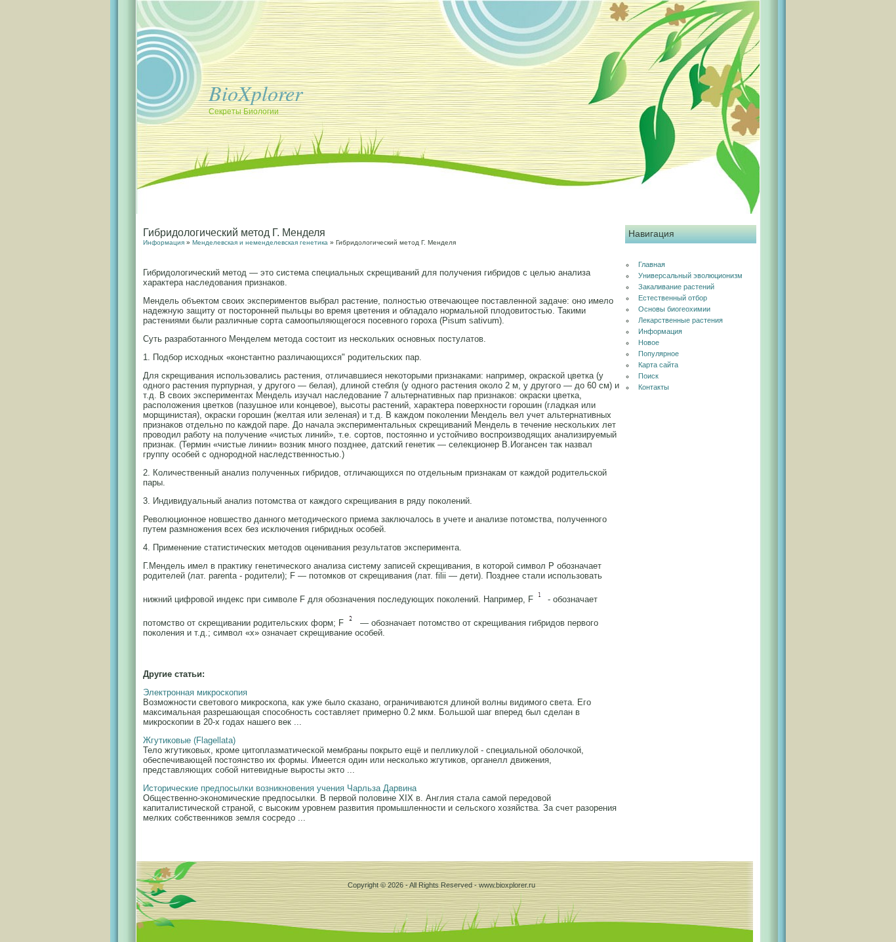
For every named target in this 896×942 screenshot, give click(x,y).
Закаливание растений (676, 287)
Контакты (653, 387)
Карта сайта (658, 365)
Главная (651, 264)
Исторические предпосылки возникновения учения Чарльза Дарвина (280, 788)
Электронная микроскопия (195, 692)
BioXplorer (255, 93)
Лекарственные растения (680, 320)
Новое (648, 342)
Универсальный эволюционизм (690, 275)
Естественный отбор (672, 298)
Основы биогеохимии (674, 309)
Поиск (648, 376)
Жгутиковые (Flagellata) (189, 740)
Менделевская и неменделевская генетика (260, 242)
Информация (163, 242)
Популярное (658, 354)
